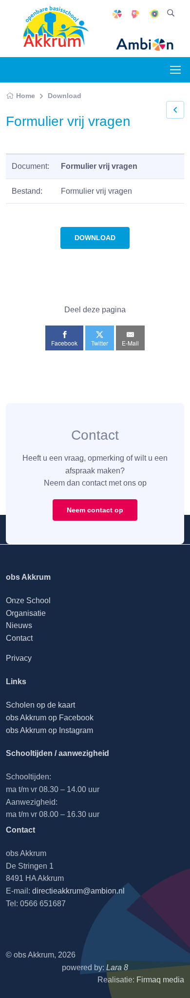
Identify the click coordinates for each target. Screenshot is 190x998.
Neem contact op (95, 510)
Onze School (28, 600)
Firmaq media (160, 980)
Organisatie (26, 613)
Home (25, 96)
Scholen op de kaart (40, 705)
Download (64, 96)
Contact (19, 638)
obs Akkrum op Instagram (49, 730)
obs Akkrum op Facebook (50, 717)
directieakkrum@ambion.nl (78, 891)
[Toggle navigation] (175, 70)
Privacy (19, 658)
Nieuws (19, 625)
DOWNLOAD (95, 238)
